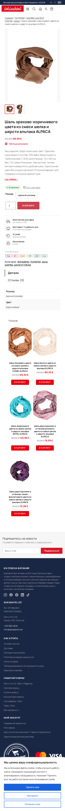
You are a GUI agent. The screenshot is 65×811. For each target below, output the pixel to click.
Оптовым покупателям (14, 652)
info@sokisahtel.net (13, 629)
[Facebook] (11, 595)
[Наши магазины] (40, 9)
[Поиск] (34, 9)
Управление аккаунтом (15, 723)
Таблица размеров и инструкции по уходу (24, 665)
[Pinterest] (16, 595)
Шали (17, 20)
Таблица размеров (18, 143)
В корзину (28, 205)
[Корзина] (51, 9)
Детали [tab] (13, 273)
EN (51, 2)
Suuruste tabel (33, 187)
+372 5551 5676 (11, 625)
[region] (32, 784)
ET (55, 2)
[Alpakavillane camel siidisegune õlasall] (9, 109)
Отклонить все (32, 804)
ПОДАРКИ (20, 17)
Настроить (32, 795)
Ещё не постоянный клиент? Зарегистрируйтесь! (27, 732)
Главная (9, 17)
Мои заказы (9, 727)
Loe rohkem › (11, 179)
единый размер (26, 195)
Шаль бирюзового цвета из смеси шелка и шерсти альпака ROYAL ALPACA (20, 430)
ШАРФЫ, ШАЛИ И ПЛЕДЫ (18, 264)
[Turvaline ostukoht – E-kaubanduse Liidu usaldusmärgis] (16, 756)
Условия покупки (12, 643)
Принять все (32, 787)
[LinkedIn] (22, 595)
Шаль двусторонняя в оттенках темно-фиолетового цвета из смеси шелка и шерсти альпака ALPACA (20, 496)
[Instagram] (5, 595)
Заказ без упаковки (13, 670)
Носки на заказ (11, 661)
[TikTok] (28, 595)
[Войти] (46, 9)
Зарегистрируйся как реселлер (19, 736)
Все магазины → (12, 710)
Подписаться (51, 550)
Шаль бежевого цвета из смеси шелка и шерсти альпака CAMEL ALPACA (20, 367)
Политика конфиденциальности (19, 657)
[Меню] (27, 9)
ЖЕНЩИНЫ (23, 261)
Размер (9, 193)
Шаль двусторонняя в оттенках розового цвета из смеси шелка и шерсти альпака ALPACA (45, 431)
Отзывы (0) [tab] (16, 280)
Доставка (8, 648)
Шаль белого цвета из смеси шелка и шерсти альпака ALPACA (45, 366)
